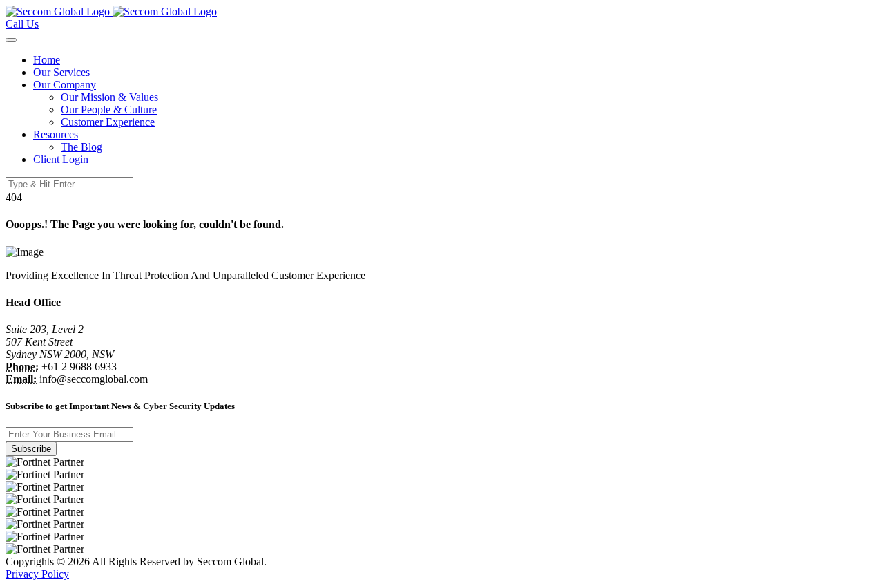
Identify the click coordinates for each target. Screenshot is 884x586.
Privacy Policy (37, 574)
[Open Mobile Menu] (11, 40)
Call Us (22, 24)
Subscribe (31, 449)
